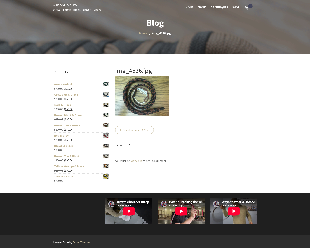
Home (190, 7)
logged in (136, 161)
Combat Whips (65, 4)
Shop (236, 7)
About (202, 7)
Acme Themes (81, 242)
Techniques (219, 7)
